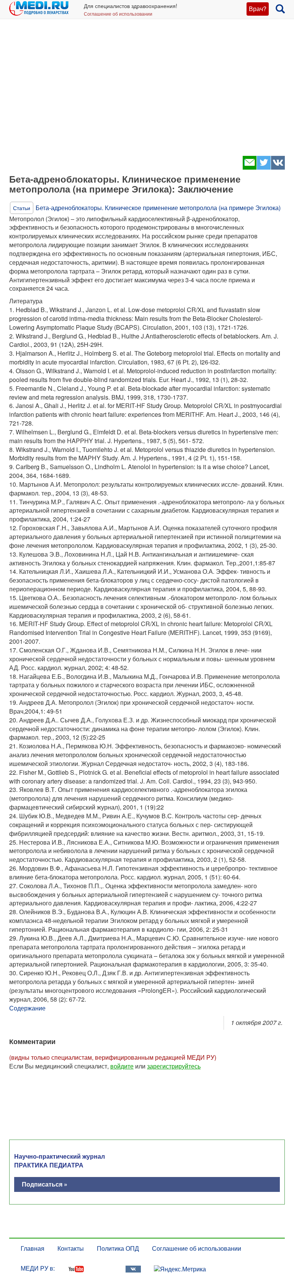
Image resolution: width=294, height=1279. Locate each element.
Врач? (257, 8)
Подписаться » (44, 1184)
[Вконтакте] (278, 167)
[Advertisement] (147, 91)
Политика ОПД (118, 1248)
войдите (122, 1066)
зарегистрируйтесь (174, 1066)
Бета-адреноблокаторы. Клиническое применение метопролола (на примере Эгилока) (158, 207)
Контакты (70, 1248)
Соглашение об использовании (118, 13)
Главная (32, 1248)
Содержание (27, 1008)
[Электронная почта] (249, 167)
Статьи (21, 208)
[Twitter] (263, 167)
